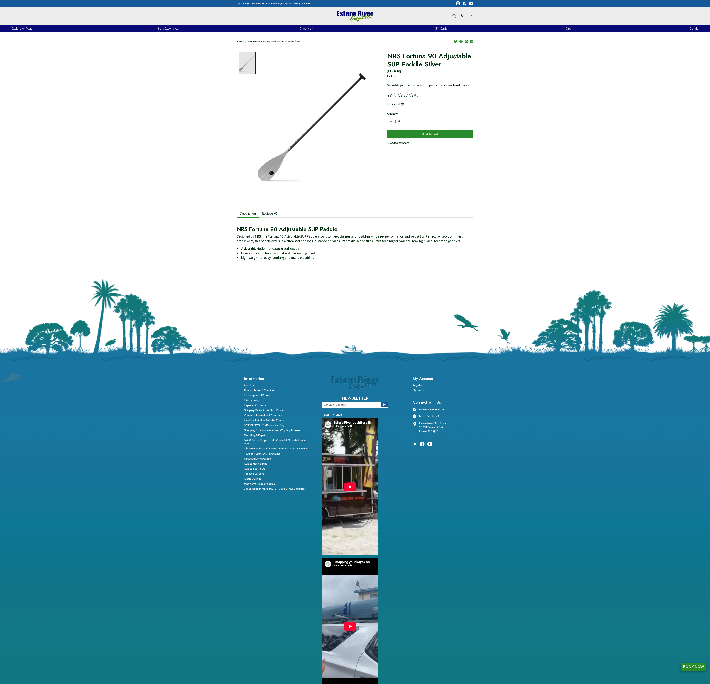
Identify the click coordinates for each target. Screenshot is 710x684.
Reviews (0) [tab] (270, 213)
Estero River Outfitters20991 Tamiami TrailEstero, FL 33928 (432, 427)
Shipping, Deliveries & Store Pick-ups (265, 410)
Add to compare (399, 142)
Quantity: (392, 113)
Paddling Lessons (254, 473)
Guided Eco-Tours (254, 468)
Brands (694, 28)
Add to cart (430, 134)
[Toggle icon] (454, 16)
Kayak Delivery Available (257, 458)
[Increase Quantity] (399, 121)
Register (417, 385)
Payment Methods (255, 405)
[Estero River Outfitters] (355, 16)
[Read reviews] (400, 95)
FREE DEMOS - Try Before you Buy (264, 425)
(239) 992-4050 (429, 416)
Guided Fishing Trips (255, 463)
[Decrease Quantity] (391, 121)
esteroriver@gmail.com (432, 409)
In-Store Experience (166, 28)
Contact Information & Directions (263, 415)
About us (249, 385)
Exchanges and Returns (257, 395)
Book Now (693, 666)
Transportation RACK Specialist (262, 453)
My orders (418, 390)
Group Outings (252, 478)
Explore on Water (22, 28)
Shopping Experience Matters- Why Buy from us (272, 430)
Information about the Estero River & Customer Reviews (276, 448)
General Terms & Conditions (260, 390)
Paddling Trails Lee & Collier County (264, 420)
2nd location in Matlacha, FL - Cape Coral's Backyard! (274, 488)
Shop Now (306, 28)
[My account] (462, 16)
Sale (568, 28)
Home (240, 41)
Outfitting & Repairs (255, 435)
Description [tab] (248, 213)
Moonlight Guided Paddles (259, 483)
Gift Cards (441, 28)
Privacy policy (252, 400)
